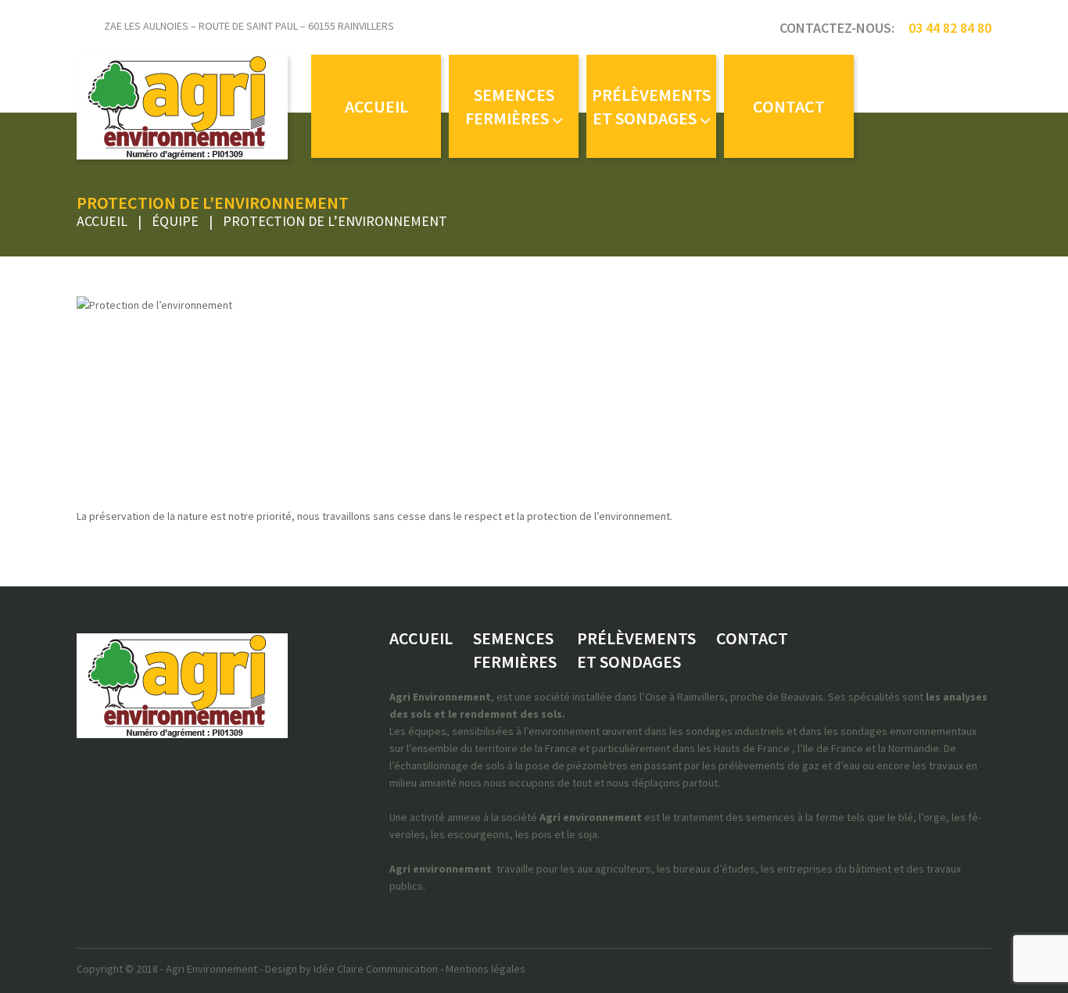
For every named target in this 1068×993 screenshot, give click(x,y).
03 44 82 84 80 (950, 28)
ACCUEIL (376, 106)
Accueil (102, 221)
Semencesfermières (509, 106)
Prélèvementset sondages (651, 106)
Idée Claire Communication (376, 969)
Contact (789, 106)
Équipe (175, 221)
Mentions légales (485, 969)
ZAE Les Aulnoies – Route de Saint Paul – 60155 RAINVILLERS (249, 26)
